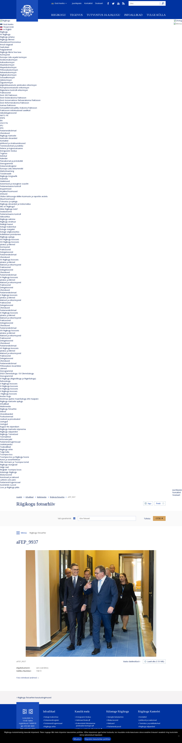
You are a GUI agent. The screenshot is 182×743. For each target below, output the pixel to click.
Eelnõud (3, 156)
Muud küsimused (7, 199)
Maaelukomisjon (7, 65)
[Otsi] (163, 3)
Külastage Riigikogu (8, 472)
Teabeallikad (5, 447)
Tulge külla (156, 15)
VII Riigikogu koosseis (9, 348)
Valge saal (4, 467)
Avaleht (19, 497)
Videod (3, 411)
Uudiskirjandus (6, 444)
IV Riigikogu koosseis (9, 386)
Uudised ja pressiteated (10, 419)
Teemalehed (5, 436)
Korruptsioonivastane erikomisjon (14, 87)
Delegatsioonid (6, 252)
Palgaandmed (6, 49)
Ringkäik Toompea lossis (10, 469)
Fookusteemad (6, 416)
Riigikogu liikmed (7, 39)
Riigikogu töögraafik (8, 176)
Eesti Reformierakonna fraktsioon (14, 102)
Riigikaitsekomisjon (8, 75)
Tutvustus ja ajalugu (103, 15)
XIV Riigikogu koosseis (9, 239)
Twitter (113, 3)
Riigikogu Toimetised (9, 434)
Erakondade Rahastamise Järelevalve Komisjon (85, 724)
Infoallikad (133, 15)
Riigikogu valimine (7, 219)
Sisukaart (99, 3)
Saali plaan (4, 47)
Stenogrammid (6, 163)
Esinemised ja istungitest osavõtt (14, 183)
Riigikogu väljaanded (9, 431)
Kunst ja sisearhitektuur (10, 459)
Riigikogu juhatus (7, 37)
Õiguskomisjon (6, 82)
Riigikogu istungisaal (8, 464)
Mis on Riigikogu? (7, 206)
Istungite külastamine (116, 717)
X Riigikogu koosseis (8, 295)
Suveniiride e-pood (8, 485)
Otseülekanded (6, 414)
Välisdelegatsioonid (8, 113)
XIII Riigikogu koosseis (9, 242)
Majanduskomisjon (8, 67)
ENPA (2, 118)
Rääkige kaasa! (6, 224)
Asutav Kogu (5, 396)
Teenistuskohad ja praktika (11, 145)
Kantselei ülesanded (8, 138)
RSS (123, 3)
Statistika (4, 178)
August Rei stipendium (9, 426)
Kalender (4, 158)
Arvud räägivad (6, 44)
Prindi (158, 503)
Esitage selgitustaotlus (9, 232)
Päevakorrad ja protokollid (11, 161)
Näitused (111, 723)
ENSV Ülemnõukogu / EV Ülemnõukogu (17, 373)
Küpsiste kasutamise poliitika (97, 739)
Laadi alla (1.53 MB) (155, 661)
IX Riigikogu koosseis (9, 313)
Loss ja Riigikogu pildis (9, 487)
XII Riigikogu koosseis (9, 259)
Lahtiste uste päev (8, 480)
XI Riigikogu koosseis (9, 277)
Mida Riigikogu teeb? (9, 209)
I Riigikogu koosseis (8, 393)
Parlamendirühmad (8, 130)
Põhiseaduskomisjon (9, 70)
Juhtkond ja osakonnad (148, 720)
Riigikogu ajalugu (7, 237)
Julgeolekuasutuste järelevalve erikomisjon (18, 85)
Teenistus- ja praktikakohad (149, 723)
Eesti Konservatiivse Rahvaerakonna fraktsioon (20, 100)
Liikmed (3, 368)
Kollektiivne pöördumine (10, 234)
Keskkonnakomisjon (8, 59)
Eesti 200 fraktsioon (8, 95)
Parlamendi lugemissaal (10, 442)
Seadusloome (6, 211)
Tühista (147, 518)
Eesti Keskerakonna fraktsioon (13, 97)
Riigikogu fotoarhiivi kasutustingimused (34, 697)
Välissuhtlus (5, 216)
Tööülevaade (5, 173)
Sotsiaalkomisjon (7, 77)
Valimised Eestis (82, 720)
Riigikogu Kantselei (8, 135)
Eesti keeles (60, 3)
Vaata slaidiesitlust (131, 661)
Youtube (118, 3)
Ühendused (5, 133)
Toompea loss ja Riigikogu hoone (14, 457)
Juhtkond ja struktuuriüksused (12, 143)
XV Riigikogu (5, 34)
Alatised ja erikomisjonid (10, 264)
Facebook (108, 3)
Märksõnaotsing (7, 171)
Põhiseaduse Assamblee (10, 366)
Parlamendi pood (114, 726)
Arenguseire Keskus (8, 151)
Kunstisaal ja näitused (9, 477)
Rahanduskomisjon (8, 72)
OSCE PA (4, 123)
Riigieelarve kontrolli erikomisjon (14, 90)
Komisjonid (5, 54)
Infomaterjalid (6, 439)
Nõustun (77, 739)
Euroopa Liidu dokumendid (11, 168)
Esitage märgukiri (7, 229)
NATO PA (4, 115)
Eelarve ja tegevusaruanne (11, 148)
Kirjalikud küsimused (8, 191)
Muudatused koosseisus (10, 42)
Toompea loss (6, 454)
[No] (178, 736)
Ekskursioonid (6, 474)
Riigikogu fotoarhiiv (8, 409)
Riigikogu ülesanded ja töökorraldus (15, 204)
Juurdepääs (77, 3)
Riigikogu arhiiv (6, 449)
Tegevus (76, 15)
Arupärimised (5, 189)
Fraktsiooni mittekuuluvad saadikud (15, 110)
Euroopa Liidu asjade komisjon (13, 57)
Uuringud (4, 421)
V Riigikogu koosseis (8, 383)
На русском (8, 27)
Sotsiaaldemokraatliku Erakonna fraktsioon (18, 108)
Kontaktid (88, 3)
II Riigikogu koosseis (8, 391)
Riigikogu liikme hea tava (10, 52)
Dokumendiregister (8, 166)
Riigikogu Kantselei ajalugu (11, 401)
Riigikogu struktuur (8, 221)
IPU (1, 125)
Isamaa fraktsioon (8, 105)
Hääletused (5, 181)
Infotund (3, 194)
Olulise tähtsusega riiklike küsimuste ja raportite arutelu (24, 196)
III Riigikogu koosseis (9, 388)
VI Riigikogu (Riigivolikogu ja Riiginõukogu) (18, 378)
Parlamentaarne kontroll (10, 186)
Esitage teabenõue (8, 226)
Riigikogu (58, 15)
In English (7, 29)
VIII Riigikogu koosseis (9, 330)
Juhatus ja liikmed (7, 244)
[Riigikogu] (27, 11)
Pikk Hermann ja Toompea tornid (14, 462)
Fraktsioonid (5, 92)
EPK (1, 128)
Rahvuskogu (5, 381)
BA (1, 120)
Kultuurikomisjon (7, 62)
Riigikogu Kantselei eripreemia (13, 429)
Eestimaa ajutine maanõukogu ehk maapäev (19, 399)
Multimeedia (5, 406)
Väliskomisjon (6, 80)
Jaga (149, 503)
